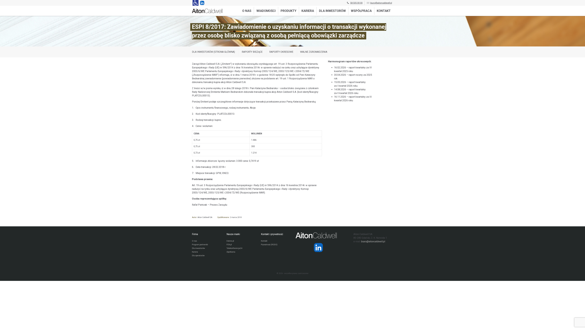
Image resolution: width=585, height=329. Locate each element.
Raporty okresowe (281, 51)
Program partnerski (200, 245)
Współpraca (361, 11)
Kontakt (384, 11)
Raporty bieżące (252, 51)
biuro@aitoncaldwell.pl (381, 3)
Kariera (307, 11)
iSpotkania (231, 252)
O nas (246, 11)
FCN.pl (229, 245)
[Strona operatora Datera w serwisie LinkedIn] (318, 247)
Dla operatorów (198, 256)
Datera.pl (230, 241)
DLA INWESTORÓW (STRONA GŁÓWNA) (213, 51)
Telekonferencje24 (234, 248)
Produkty (288, 11)
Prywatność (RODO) (269, 245)
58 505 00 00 (356, 3)
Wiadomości (266, 11)
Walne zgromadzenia (313, 51)
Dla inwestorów (332, 11)
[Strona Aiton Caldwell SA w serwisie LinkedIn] (202, 3)
